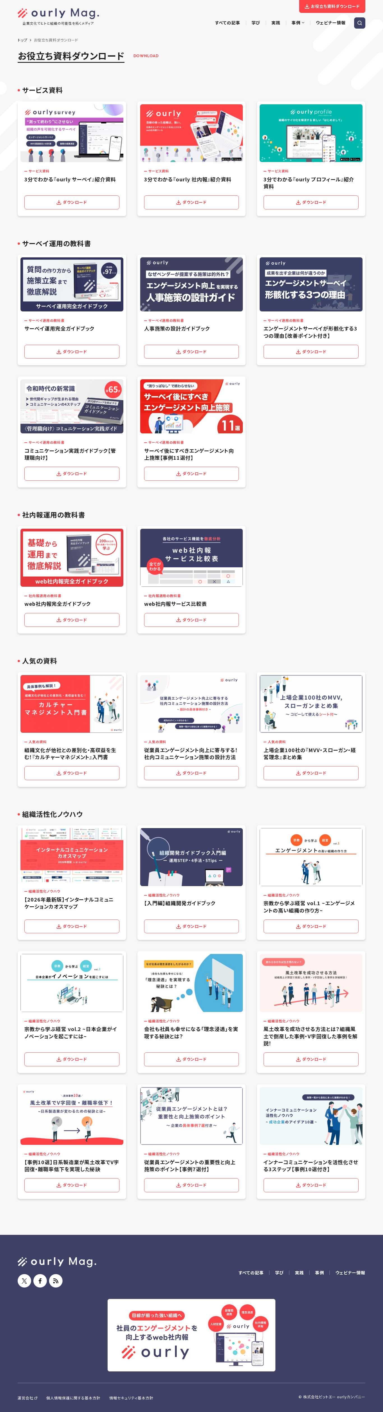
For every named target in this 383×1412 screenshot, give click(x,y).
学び (279, 1272)
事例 (319, 1272)
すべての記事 (251, 1272)
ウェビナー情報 (350, 1272)
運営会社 (25, 1398)
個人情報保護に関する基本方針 (73, 1398)
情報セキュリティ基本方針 (131, 1398)
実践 (299, 1272)
